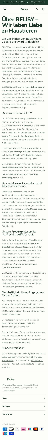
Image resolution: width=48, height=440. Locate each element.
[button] (43, 9)
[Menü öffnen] (5, 9)
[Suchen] (37, 9)
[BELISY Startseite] (24, 9)
